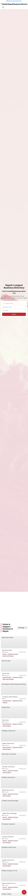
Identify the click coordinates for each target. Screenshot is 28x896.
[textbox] (14, 307)
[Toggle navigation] (3, 7)
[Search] (24, 892)
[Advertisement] (14, 606)
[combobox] (14, 307)
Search (14, 314)
